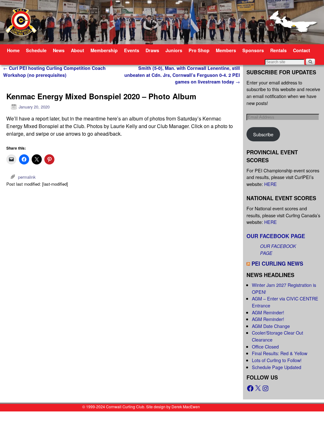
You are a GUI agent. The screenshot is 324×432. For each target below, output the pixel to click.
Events (131, 50)
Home (13, 50)
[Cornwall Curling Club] (162, 22)
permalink (26, 177)
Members (226, 50)
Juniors (173, 50)
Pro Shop (199, 50)
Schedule (36, 50)
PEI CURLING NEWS (277, 263)
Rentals (278, 50)
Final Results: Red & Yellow (279, 353)
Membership (104, 50)
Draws (152, 50)
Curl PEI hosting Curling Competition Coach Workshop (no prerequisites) (54, 71)
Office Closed (265, 346)
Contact (301, 50)
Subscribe (263, 134)
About (77, 50)
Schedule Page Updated (276, 367)
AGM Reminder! (268, 312)
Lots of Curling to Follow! (277, 360)
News (59, 50)
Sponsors (253, 50)
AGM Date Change (271, 326)
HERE (270, 184)
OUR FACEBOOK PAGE (275, 236)
